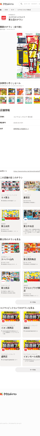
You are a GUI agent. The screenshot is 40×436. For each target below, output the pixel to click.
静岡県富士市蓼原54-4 (21, 129)
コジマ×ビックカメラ (17, 17)
